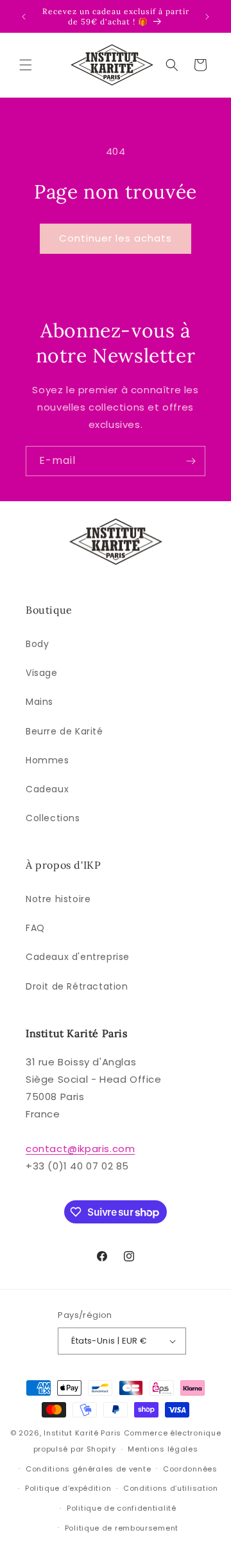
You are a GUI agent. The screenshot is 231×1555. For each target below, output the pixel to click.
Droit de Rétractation (77, 986)
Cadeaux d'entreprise (78, 956)
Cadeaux (47, 789)
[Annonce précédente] (24, 17)
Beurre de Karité (64, 731)
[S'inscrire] (190, 461)
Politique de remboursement (121, 1528)
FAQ (35, 927)
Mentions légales (163, 1449)
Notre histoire (58, 899)
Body (37, 643)
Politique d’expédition (68, 1488)
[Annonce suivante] (207, 17)
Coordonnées (190, 1469)
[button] (26, 65)
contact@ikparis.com (80, 1148)
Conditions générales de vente (88, 1469)
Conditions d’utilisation (170, 1488)
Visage (42, 672)
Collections (53, 818)
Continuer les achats (115, 238)
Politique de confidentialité (121, 1508)
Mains (39, 701)
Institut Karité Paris (82, 1433)
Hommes (47, 760)
